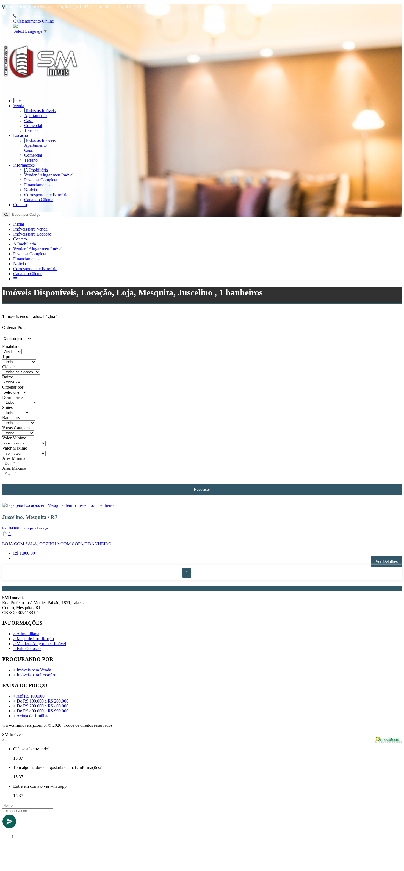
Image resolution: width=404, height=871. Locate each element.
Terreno (31, 130)
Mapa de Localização (33, 638)
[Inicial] (41, 84)
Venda (18, 105)
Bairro (7, 377)
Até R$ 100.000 (29, 696)
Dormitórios (12, 397)
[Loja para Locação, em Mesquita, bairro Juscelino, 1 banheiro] (76, 506)
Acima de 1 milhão (31, 716)
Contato (20, 204)
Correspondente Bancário (46, 194)
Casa (28, 120)
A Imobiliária (36, 170)
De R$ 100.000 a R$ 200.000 (40, 701)
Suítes (7, 407)
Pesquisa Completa (40, 180)
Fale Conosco (27, 648)
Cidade (8, 366)
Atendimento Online (36, 21)
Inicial (19, 100)
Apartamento (35, 115)
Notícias (31, 189)
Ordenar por (12, 387)
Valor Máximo (14, 448)
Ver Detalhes (386, 561)
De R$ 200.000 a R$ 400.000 (40, 706)
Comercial (33, 125)
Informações (24, 165)
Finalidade (11, 346)
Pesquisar (202, 489)
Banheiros (11, 417)
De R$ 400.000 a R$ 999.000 (40, 711)
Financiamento (37, 185)
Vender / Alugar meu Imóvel (48, 175)
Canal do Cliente (38, 199)
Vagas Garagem (16, 427)
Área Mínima (13, 458)
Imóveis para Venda (30, 229)
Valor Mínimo (14, 438)
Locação (20, 135)
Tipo (6, 356)
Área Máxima (14, 468)
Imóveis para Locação (32, 234)
